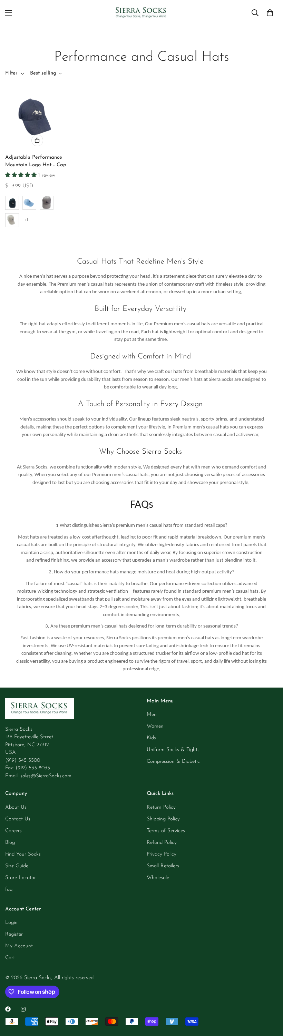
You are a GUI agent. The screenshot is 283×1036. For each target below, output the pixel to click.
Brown (46, 203)
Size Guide (16, 866)
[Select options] (37, 140)
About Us (16, 807)
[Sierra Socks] (141, 13)
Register (14, 934)
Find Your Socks (23, 854)
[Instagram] (23, 1009)
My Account (19, 946)
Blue (29, 203)
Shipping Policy (163, 819)
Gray (12, 220)
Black (12, 203)
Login (11, 922)
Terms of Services (166, 830)
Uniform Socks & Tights (173, 749)
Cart (10, 957)
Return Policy (161, 807)
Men (152, 714)
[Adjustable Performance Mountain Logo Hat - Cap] (37, 117)
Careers (13, 830)
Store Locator (20, 877)
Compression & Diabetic (173, 761)
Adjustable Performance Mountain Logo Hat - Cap (35, 161)
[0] (270, 13)
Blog (10, 842)
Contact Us (17, 819)
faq (8, 889)
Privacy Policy (161, 854)
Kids (151, 738)
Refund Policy (162, 842)
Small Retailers (163, 866)
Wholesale (158, 877)
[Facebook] (8, 1009)
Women (155, 726)
